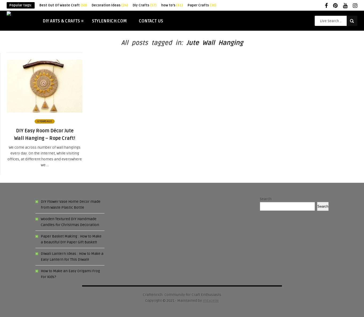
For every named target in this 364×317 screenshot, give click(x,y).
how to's (172, 5)
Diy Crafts (144, 5)
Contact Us (151, 21)
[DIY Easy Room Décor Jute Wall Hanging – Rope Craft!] (44, 111)
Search (266, 199)
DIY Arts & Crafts (61, 21)
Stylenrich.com (109, 21)
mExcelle (211, 300)
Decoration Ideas (110, 5)
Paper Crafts (202, 5)
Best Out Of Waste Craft (63, 5)
